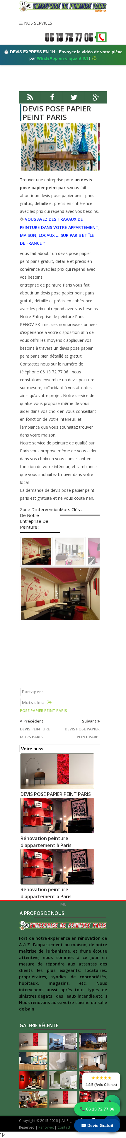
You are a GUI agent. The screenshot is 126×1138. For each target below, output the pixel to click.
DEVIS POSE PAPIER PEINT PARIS (57, 112)
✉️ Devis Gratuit (97, 1125)
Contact (63, 1127)
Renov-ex (46, 1127)
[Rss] (30, 99)
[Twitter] (74, 99)
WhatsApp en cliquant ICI (62, 58)
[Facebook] (52, 99)
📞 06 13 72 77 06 (97, 1109)
